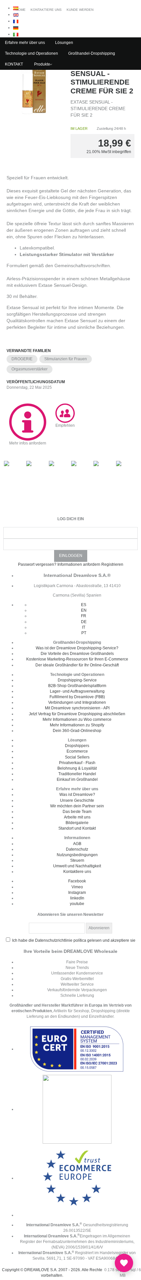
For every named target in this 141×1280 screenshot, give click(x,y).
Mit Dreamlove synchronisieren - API (77, 708)
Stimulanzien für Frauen (65, 359)
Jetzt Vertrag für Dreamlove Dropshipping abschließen (77, 714)
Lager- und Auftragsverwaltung (77, 691)
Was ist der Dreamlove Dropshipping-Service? (77, 648)
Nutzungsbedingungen (77, 855)
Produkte (42, 64)
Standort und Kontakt (77, 828)
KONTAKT (14, 64)
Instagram (77, 892)
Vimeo (77, 887)
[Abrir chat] (124, 1263)
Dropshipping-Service (77, 680)
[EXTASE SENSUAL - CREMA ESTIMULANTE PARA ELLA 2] (35, 89)
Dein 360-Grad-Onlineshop (77, 730)
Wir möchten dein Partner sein (77, 806)
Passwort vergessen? (37, 564)
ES (83, 604)
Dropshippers (77, 745)
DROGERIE (21, 359)
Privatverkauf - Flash (77, 762)
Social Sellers (77, 757)
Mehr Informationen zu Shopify (77, 725)
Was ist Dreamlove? (77, 794)
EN (84, 610)
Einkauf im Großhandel (77, 779)
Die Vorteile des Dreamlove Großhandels (77, 653)
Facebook (77, 881)
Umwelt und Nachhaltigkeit (77, 866)
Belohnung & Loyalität (77, 768)
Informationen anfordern (78, 564)
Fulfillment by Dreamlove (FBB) (77, 697)
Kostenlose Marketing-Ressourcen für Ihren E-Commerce (77, 659)
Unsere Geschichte (77, 800)
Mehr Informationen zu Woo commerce (77, 719)
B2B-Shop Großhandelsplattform (77, 685)
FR (83, 616)
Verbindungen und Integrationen (77, 702)
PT (83, 633)
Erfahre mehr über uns (25, 42)
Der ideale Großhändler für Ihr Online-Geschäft (77, 665)
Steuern (77, 860)
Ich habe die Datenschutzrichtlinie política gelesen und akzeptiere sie (73, 940)
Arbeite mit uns (77, 817)
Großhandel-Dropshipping (91, 53)
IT (83, 627)
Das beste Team (77, 811)
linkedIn (77, 898)
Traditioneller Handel (77, 774)
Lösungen (64, 42)
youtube (77, 903)
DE (84, 622)
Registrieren (112, 564)
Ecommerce (77, 751)
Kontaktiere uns (77, 871)
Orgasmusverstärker (29, 369)
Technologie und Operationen (31, 53)
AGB (77, 843)
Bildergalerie (77, 822)
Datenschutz (77, 849)
